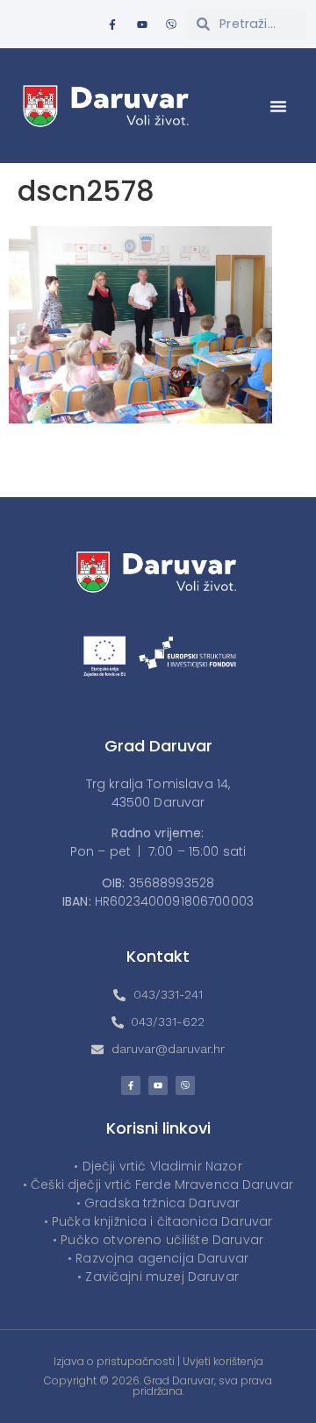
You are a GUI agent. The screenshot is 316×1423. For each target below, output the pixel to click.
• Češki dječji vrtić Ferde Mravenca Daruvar (158, 1184)
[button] (278, 106)
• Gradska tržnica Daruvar (158, 1203)
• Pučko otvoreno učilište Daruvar (158, 1240)
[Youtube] (142, 24)
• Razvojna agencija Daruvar (158, 1258)
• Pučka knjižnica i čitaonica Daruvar (158, 1221)
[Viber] (171, 24)
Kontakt (158, 956)
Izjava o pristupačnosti (114, 1361)
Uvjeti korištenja (223, 1361)
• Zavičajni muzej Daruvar (158, 1276)
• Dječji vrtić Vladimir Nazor (157, 1166)
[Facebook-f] (112, 24)
